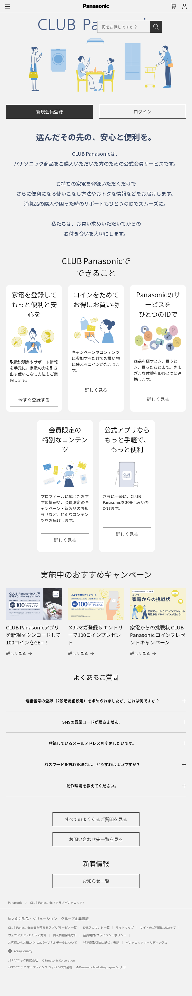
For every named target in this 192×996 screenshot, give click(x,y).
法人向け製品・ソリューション (32, 918)
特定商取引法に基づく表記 (101, 942)
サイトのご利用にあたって (158, 927)
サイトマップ (125, 927)
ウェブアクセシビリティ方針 (27, 935)
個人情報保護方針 (65, 935)
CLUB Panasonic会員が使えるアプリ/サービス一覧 (42, 927)
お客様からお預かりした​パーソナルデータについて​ (42, 942)
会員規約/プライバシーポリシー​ (104, 935)
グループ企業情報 (75, 918)
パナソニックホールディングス (146, 942)
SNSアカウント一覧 (96, 927)
